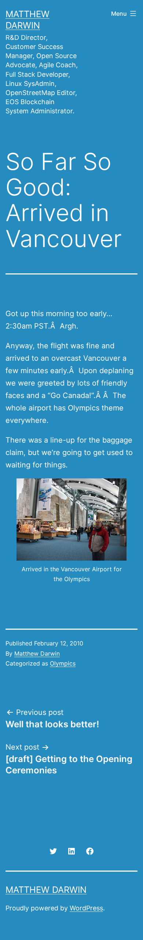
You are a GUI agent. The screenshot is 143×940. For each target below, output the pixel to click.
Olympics (63, 663)
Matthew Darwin (37, 653)
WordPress (86, 908)
